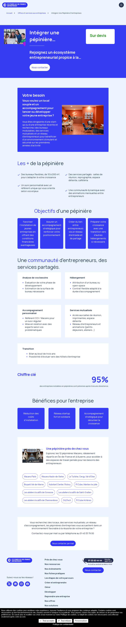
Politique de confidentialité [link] (63, 624)
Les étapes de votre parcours (59, 578)
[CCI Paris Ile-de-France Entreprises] (15, 4)
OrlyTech (67, 500)
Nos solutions (51, 605)
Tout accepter (48, 621)
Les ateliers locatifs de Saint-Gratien (74, 492)
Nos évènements (53, 568)
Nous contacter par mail (63, 543)
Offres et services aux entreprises (32, 13)
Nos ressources (52, 564)
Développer (50, 591)
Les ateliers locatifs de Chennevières (41, 500)
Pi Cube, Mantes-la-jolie (86, 484)
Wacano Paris (30, 476)
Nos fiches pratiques (55, 573)
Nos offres (50, 601)
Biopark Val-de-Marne (34, 484)
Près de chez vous (54, 559)
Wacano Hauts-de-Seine (52, 476)
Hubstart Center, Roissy (60, 484)
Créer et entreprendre (55, 582)
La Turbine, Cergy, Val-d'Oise (82, 476)
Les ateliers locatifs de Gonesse (38, 492)
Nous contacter (40, 67)
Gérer (47, 587)
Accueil (9, 13)
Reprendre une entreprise (57, 596)
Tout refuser (65, 621)
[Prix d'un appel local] (98, 561)
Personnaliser (81, 621)
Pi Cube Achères (83, 500)
